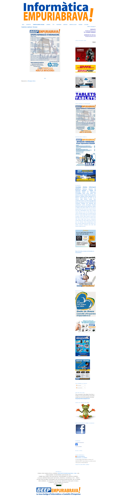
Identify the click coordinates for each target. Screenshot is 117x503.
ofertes (85, 187)
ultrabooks (77, 226)
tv (75, 207)
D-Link (93, 209)
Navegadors (77, 216)
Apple (81, 199)
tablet (92, 224)
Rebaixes (77, 197)
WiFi (95, 203)
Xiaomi (85, 219)
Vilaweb (81, 197)
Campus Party (92, 199)
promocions (81, 224)
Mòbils (87, 214)
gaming (82, 206)
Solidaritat (83, 203)
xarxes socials (85, 207)
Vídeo (76, 219)
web (83, 226)
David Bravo (77, 210)
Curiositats (81, 194)
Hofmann (85, 197)
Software (82, 196)
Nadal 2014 (93, 200)
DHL (95, 209)
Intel (90, 200)
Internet (91, 189)
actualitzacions (78, 204)
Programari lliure (93, 216)
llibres (76, 223)
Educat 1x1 (83, 200)
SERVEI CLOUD (72, 24)
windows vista (79, 207)
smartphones (86, 224)
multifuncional (84, 223)
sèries (90, 224)
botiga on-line (81, 220)
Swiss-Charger (85, 217)
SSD (95, 202)
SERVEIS (65, 24)
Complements (78, 200)
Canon (85, 209)
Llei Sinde (90, 197)
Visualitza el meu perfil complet (82, 464)
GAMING (48, 24)
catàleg (87, 220)
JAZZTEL (77, 213)
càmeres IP (94, 220)
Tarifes (91, 193)
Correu (87, 209)
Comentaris (79, 387)
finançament (77, 206)
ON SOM (86, 24)
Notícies (85, 189)
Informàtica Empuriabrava (79, 442)
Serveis (81, 217)
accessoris (88, 219)
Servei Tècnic (85, 193)
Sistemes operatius (91, 194)
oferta (87, 223)
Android (77, 194)
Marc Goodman (80, 214)
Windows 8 (77, 196)
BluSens (85, 199)
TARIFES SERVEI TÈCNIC (38, 24)
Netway (76, 202)
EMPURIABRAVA (83, 210)
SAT (88, 192)
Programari (88, 216)
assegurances (93, 219)
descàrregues (88, 204)
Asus (91, 207)
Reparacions (93, 192)
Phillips (85, 216)
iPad (86, 206)
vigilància (80, 226)
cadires (84, 220)
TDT (89, 217)
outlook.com (93, 223)
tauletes (94, 206)
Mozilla (84, 214)
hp (84, 206)
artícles (83, 204)
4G (95, 197)
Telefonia (91, 217)
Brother (80, 209)
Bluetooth (76, 209)
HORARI (80, 24)
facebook (94, 204)
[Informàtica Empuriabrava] (76, 445)
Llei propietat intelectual (92, 213)
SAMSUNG (91, 202)
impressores (89, 206)
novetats (78, 187)
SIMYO (78, 217)
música (86, 196)
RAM (76, 217)
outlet (89, 223)
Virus (87, 203)
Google (85, 194)
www (84, 226)
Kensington (81, 213)
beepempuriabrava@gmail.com (67, 473)
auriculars (77, 220)
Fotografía (94, 210)
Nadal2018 (94, 214)
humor (83, 192)
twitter (95, 224)
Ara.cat (94, 196)
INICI (23, 24)
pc (95, 223)
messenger (79, 223)
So (93, 197)
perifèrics (76, 224)
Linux (87, 213)
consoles (90, 220)
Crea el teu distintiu (78, 446)
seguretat (90, 196)
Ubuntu (94, 217)
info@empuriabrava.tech (90, 36)
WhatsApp (91, 203)
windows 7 (85, 190)
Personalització (82, 202)
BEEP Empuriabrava (81, 456)
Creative (90, 209)
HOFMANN (58, 24)
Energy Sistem (89, 210)
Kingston (84, 213)
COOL (82, 209)
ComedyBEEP (78, 193)
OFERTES (28, 24)
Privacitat (87, 202)
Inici (45, 78)
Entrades (79, 385)
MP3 (76, 214)
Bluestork (94, 207)
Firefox (87, 200)
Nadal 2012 (90, 214)
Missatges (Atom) (31, 80)
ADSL (89, 207)
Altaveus (77, 199)
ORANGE (81, 216)
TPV (53, 24)
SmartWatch (77, 203)
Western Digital (80, 219)
